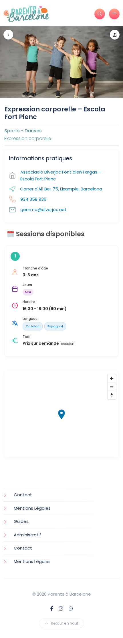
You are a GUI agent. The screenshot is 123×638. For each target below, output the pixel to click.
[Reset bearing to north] (112, 395)
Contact (23, 495)
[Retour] (8, 34)
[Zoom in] (112, 378)
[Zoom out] (112, 387)
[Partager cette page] (114, 34)
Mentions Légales (32, 508)
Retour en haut (64, 623)
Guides (21, 521)
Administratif (27, 535)
